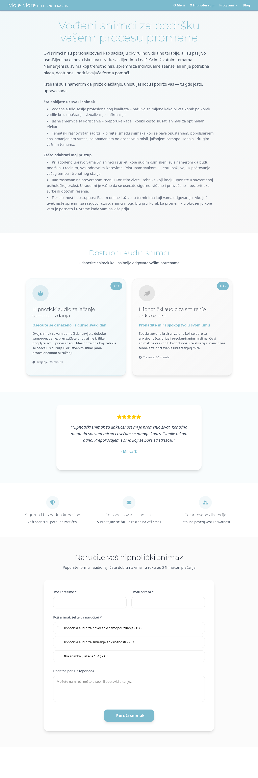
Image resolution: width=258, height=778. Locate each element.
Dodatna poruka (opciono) (73, 671)
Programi (226, 5)
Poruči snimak (130, 715)
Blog (246, 5)
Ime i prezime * (65, 592)
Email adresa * (142, 592)
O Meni (179, 5)
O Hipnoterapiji (202, 5)
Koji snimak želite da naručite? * (77, 617)
